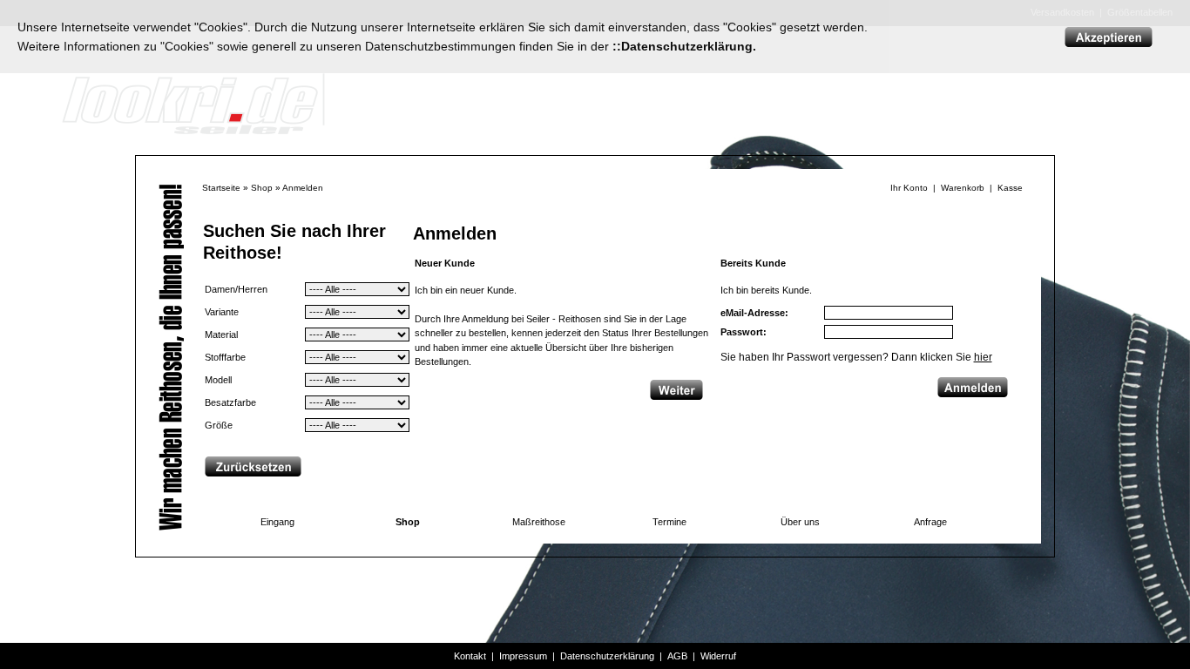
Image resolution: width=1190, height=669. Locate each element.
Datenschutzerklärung (607, 656)
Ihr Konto (909, 188)
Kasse (1010, 188)
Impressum (523, 656)
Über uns (800, 522)
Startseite (221, 188)
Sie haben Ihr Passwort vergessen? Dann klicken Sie (856, 357)
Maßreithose (538, 522)
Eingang (277, 522)
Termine (669, 522)
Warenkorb (962, 188)
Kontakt (470, 656)
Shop (262, 188)
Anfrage (930, 522)
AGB (677, 656)
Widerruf (718, 656)
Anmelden (302, 188)
